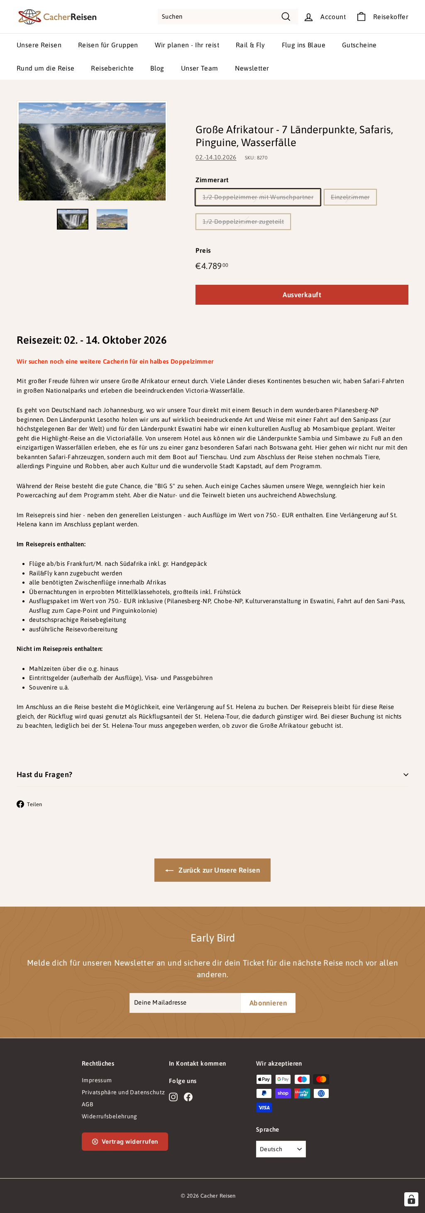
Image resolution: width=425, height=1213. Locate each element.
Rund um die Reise (45, 68)
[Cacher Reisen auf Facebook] (188, 1096)
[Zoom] (92, 151)
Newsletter (252, 68)
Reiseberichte (112, 68)
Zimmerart (211, 179)
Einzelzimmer (350, 197)
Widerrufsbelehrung (109, 1116)
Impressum (97, 1080)
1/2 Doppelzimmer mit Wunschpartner (258, 197)
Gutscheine (359, 45)
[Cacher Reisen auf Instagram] (173, 1096)
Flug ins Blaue (303, 45)
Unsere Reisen (39, 45)
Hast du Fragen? (45, 774)
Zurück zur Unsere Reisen (218, 870)
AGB (87, 1104)
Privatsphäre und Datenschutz (123, 1092)
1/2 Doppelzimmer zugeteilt (243, 221)
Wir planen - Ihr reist (187, 45)
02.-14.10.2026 (215, 157)
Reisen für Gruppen (108, 45)
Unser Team (199, 68)
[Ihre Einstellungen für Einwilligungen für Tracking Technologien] (411, 1199)
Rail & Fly (250, 45)
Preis (203, 250)
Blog (157, 68)
